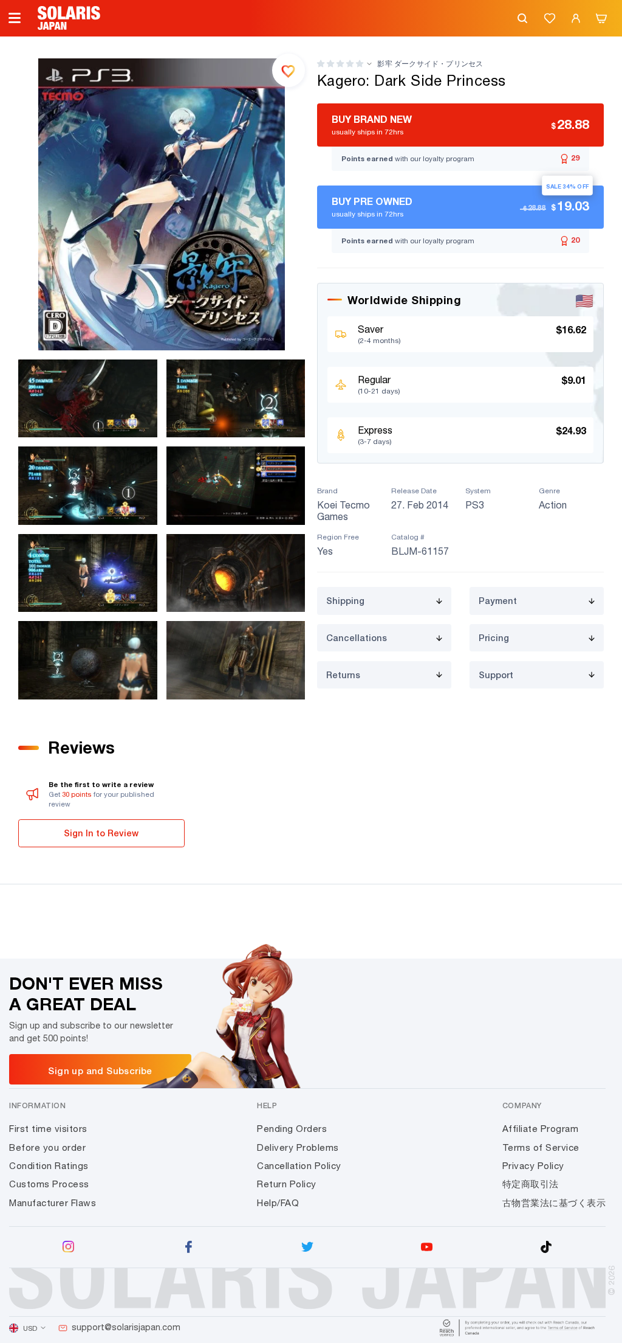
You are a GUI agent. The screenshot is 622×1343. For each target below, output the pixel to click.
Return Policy (286, 1184)
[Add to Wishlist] (288, 70)
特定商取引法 (530, 1184)
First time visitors (48, 1128)
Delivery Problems (298, 1147)
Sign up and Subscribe (100, 1070)
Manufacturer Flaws (52, 1203)
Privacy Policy (533, 1166)
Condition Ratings (49, 1166)
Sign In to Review (101, 833)
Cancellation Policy (299, 1166)
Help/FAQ (278, 1203)
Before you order (47, 1147)
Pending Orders (292, 1128)
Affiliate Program (540, 1128)
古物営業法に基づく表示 (554, 1203)
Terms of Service (540, 1147)
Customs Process (49, 1184)
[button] (340, 63)
